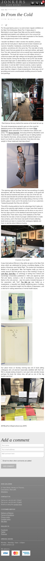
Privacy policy (5, 517)
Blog (6, 9)
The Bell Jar (25, 282)
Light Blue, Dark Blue (8, 274)
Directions (4, 492)
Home (2, 9)
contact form (18, 504)
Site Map (4, 521)
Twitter (3, 532)
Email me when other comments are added (16, 461)
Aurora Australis (14, 133)
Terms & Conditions (7, 515)
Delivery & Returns (7, 513)
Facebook (4, 530)
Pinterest (4, 534)
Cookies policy (6, 519)
